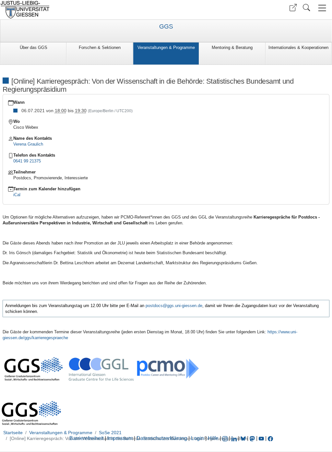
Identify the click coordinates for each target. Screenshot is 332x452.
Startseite (13, 432)
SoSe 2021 (110, 432)
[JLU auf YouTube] (261, 438)
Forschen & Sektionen (100, 47)
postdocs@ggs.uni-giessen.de (174, 305)
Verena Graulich (28, 144)
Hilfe (213, 438)
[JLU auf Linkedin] (234, 438)
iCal (16, 194)
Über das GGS (33, 47)
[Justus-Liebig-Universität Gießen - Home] (82, 9)
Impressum (120, 438)
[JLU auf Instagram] (225, 438)
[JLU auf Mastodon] (253, 438)
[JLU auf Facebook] (270, 438)
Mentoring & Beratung (232, 47)
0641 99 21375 (27, 161)
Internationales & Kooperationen (298, 47)
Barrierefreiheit (86, 438)
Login (198, 438)
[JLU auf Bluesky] (244, 438)
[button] (293, 7)
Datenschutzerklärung (161, 438)
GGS (166, 27)
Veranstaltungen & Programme (166, 47)
